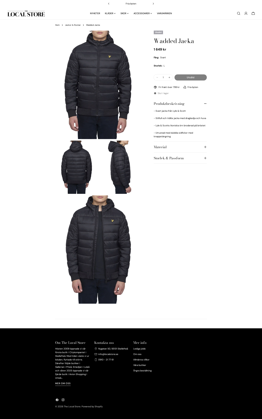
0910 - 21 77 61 (106, 359)
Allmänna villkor (141, 359)
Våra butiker (139, 365)
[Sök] (239, 13)
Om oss (137, 354)
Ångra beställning (142, 370)
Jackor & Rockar (73, 25)
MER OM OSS (63, 383)
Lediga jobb (139, 348)
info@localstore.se (108, 354)
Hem (57, 25)
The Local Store (72, 406)
